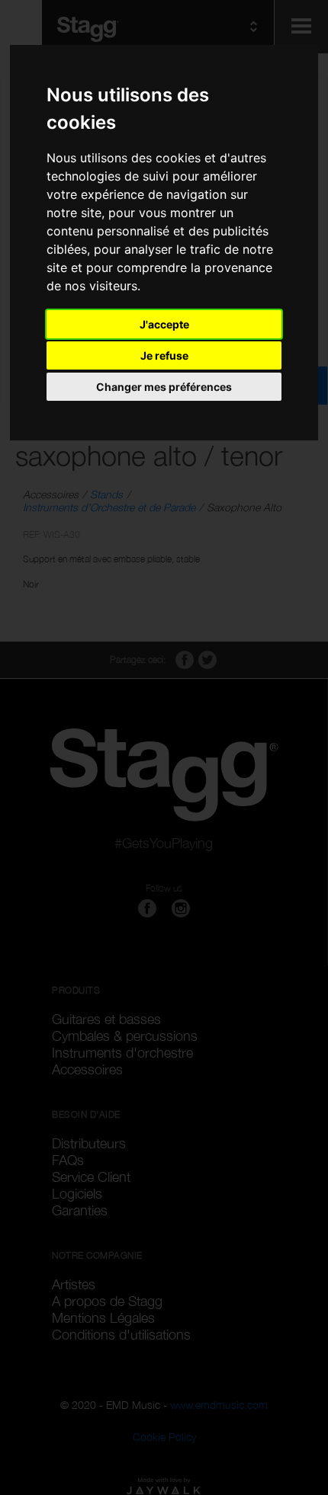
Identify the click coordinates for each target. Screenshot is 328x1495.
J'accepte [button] (164, 324)
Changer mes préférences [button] (164, 386)
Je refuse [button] (164, 355)
